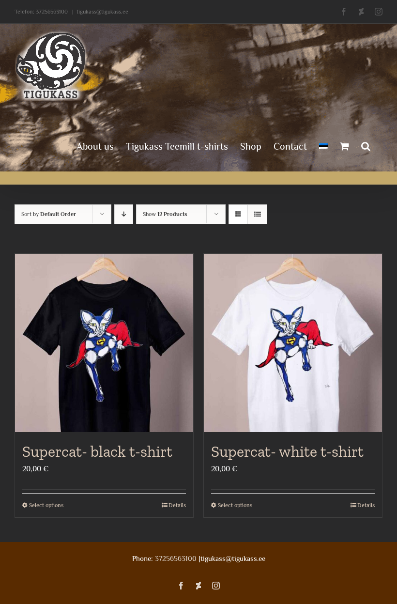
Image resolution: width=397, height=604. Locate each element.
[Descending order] (123, 214)
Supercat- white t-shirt (287, 451)
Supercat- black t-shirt (97, 451)
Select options (46, 505)
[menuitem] (323, 145)
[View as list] (257, 214)
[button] (365, 145)
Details (177, 505)
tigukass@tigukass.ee (102, 11)
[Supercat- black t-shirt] (104, 343)
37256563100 (52, 11)
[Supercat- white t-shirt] (293, 343)
